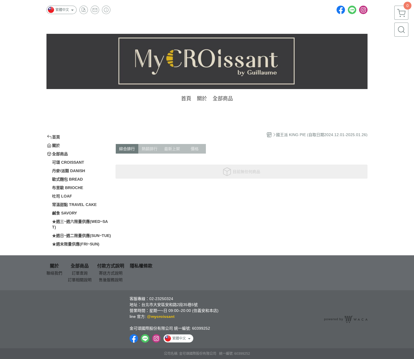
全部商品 (80, 266)
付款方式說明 (110, 266)
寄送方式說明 (111, 273)
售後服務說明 (111, 280)
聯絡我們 (54, 273)
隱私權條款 (141, 266)
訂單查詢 (80, 273)
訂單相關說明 (80, 280)
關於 (54, 266)
